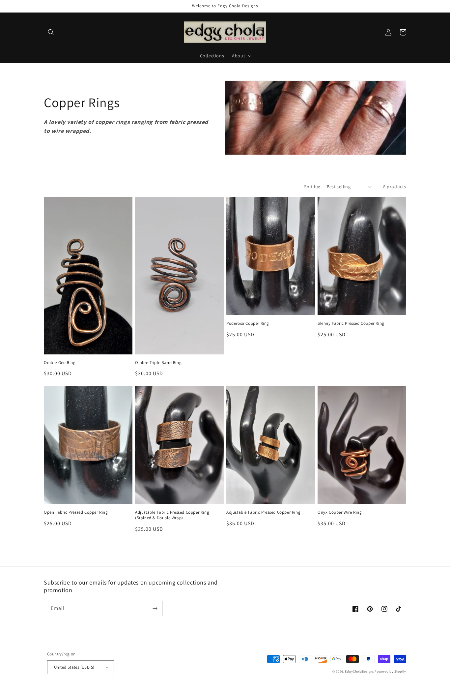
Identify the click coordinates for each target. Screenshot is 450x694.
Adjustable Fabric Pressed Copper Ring (263, 512)
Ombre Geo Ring (59, 362)
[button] (51, 32)
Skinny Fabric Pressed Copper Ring (351, 323)
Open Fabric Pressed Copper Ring (76, 512)
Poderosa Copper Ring (247, 323)
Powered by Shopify (390, 671)
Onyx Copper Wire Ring (340, 512)
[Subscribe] (155, 608)
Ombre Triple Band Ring (158, 362)
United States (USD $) (74, 667)
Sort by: (312, 187)
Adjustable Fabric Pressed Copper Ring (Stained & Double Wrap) (172, 515)
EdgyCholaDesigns (359, 671)
